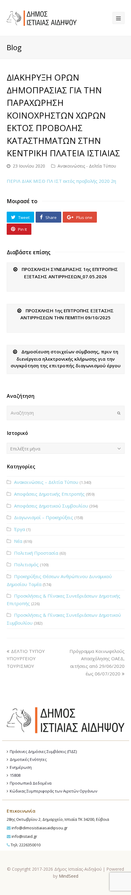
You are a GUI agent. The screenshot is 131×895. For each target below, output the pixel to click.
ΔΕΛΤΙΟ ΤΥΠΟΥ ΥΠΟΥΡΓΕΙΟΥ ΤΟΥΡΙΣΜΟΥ (26, 658)
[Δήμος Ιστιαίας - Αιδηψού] (42, 17)
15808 (15, 775)
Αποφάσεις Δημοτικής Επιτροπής (49, 494)
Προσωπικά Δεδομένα (30, 783)
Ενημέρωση (21, 767)
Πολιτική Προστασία (36, 553)
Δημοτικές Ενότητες (28, 759)
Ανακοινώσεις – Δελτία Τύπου (46, 482)
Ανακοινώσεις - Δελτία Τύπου (87, 166)
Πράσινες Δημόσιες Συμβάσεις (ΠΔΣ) (43, 751)
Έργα (19, 529)
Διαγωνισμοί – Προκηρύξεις (43, 517)
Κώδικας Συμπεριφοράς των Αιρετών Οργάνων (53, 791)
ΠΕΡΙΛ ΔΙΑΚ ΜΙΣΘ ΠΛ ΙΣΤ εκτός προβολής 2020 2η (61, 181)
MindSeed (68, 876)
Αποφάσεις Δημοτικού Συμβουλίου (51, 506)
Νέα (18, 541)
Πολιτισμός (26, 564)
